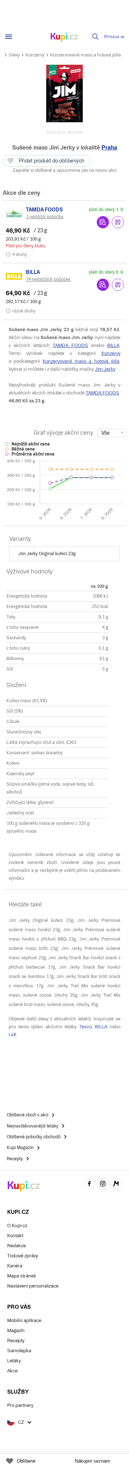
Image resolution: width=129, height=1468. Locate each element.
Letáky (14, 1360)
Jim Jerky (105, 369)
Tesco (85, 1026)
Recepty (15, 1340)
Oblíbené (26, 1461)
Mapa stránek (21, 1276)
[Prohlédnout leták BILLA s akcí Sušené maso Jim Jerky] (103, 285)
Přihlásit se (114, 37)
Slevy (14, 55)
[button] (118, 222)
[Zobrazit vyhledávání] (96, 36)
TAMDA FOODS (70, 345)
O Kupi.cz (17, 1225)
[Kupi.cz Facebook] (89, 1184)
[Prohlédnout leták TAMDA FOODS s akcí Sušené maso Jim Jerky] (103, 222)
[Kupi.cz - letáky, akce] (64, 37)
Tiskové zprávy (22, 1255)
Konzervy (34, 55)
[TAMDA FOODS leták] (14, 214)
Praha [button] (109, 147)
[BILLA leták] (14, 276)
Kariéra (14, 1265)
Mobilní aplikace (24, 1320)
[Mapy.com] (116, 1184)
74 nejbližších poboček (48, 279)
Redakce (16, 1245)
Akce (12, 1370)
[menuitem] (64, 553)
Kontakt (15, 1235)
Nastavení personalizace (32, 1286)
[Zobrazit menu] (8, 36)
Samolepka (19, 1350)
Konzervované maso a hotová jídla (85, 55)
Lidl (12, 1034)
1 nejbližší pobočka (44, 216)
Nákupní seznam (92, 1461)
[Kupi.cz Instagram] (103, 1184)
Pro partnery (20, 1405)
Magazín (16, 1330)
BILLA (113, 345)
